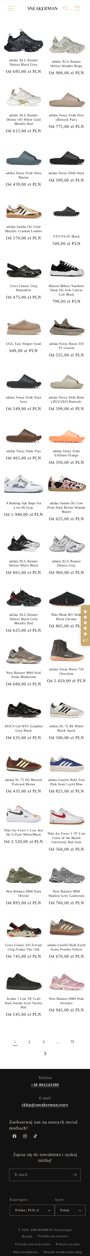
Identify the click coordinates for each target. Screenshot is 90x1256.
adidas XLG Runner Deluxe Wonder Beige (66, 64)
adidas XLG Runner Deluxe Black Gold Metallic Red (23, 619)
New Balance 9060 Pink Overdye (66, 1001)
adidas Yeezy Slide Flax (23, 451)
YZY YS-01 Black (66, 236)
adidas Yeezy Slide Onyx (66, 173)
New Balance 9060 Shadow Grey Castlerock (66, 893)
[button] (11, 8)
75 (72, 1042)
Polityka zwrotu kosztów (33, 1244)
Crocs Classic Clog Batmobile (23, 288)
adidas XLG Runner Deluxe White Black (23, 563)
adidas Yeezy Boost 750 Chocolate (66, 671)
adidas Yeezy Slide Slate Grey (23, 400)
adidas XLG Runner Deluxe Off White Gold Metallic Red (23, 119)
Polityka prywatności (53, 1236)
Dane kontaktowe (25, 1252)
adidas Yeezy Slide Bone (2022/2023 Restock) (66, 400)
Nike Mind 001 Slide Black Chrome (66, 617)
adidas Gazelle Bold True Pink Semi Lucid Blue (66, 782)
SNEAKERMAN (42, 1230)
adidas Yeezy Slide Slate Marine (23, 175)
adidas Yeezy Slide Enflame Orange (66, 453)
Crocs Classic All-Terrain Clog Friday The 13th (23, 947)
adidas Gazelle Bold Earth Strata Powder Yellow (66, 947)
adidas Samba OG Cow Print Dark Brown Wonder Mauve (66, 507)
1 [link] (15, 1042)
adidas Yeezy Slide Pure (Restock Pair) (66, 117)
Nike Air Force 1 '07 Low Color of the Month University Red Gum (66, 838)
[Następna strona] (45, 1053)
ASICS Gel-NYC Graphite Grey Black (23, 728)
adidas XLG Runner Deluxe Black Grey (23, 62)
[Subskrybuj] (75, 1175)
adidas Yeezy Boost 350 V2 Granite (66, 346)
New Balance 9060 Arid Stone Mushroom (23, 675)
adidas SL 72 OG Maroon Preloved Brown (23, 782)
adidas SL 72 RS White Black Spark (66, 728)
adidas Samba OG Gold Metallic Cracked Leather (23, 229)
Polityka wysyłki (68, 1244)
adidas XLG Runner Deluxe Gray (66, 563)
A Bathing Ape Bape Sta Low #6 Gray (23, 505)
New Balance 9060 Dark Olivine (23, 893)
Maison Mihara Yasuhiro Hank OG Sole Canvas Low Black (66, 290)
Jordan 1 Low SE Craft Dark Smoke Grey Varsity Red (23, 1003)
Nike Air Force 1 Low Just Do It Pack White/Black (23, 832)
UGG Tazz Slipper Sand (23, 344)
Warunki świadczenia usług (62, 1252)
